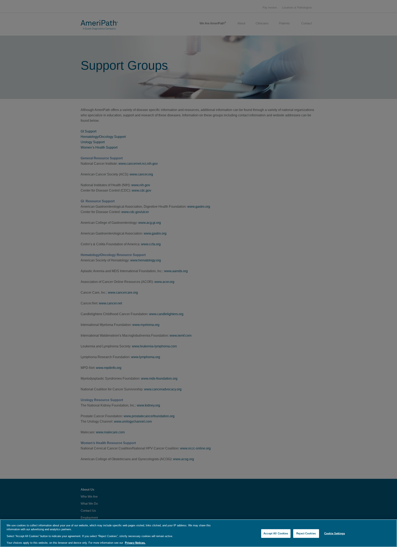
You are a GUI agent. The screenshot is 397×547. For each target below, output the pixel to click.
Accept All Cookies (275, 533)
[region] (198, 533)
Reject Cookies (306, 533)
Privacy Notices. (135, 542)
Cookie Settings (334, 533)
